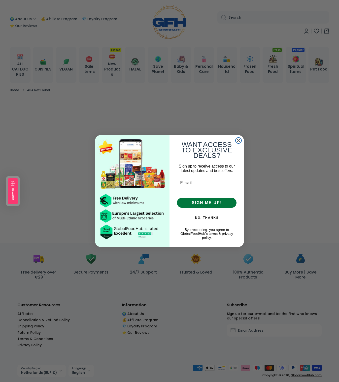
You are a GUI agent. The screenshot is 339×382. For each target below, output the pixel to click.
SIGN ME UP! (207, 203)
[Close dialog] (238, 140)
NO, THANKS (207, 217)
